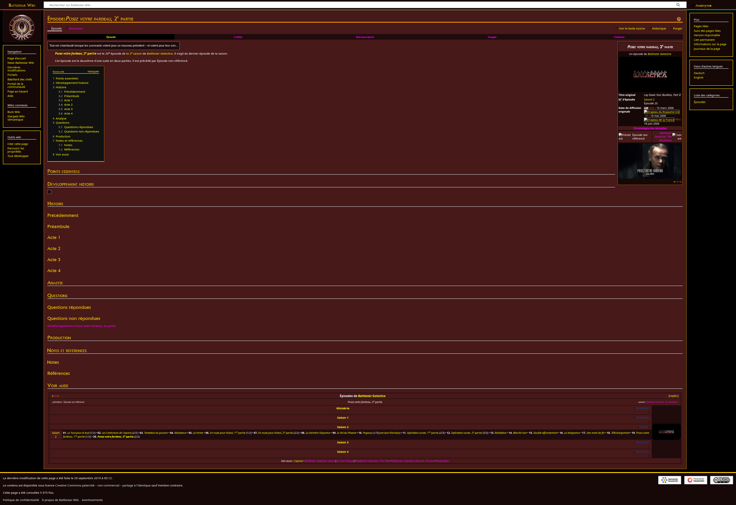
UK (646, 116)
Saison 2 (649, 99)
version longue (345, 461)
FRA (677, 119)
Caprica (298, 461)
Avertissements (92, 500)
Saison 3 (342, 442)
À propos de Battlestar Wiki (60, 500)
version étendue (390, 433)
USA (651, 108)
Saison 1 (342, 417)
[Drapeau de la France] (659, 119)
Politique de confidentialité (21, 500)
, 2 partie (275, 433)
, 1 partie (228, 433)
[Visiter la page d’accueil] (22, 27)
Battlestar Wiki (22, 5)
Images (492, 37)
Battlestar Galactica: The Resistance (663, 136)
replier (673, 396)
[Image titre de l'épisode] (650, 161)
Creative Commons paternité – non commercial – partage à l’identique (103, 485)
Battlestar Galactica (659, 54)
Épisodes (700, 102)
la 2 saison (134, 53)
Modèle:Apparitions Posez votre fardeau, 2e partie (81, 326)
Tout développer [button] (18, 156)
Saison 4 (342, 452)
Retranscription (365, 37)
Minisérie (342, 408)
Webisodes (442, 461)
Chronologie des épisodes (650, 128)
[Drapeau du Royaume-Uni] (661, 111)
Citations (619, 37)
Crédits (238, 37)
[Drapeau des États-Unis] (646, 108)
